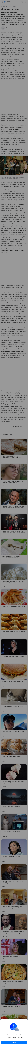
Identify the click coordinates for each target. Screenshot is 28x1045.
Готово (14, 1042)
